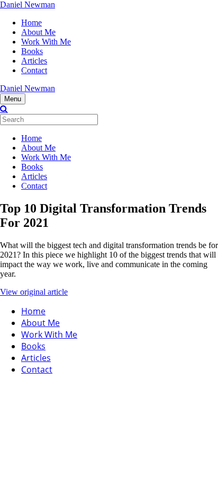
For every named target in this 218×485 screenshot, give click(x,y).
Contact (34, 70)
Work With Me (46, 41)
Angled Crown (114, 388)
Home (31, 22)
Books (32, 51)
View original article (34, 291)
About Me (38, 32)
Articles (34, 60)
